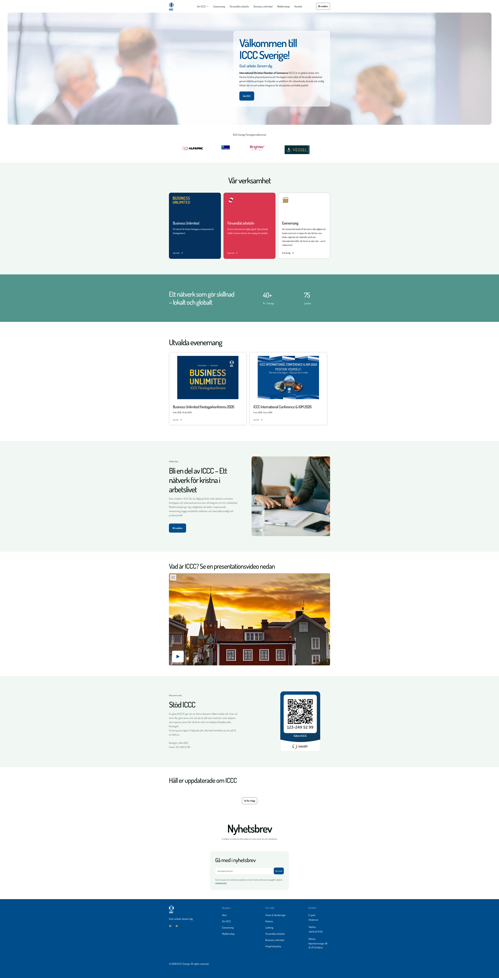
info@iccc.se (313, 919)
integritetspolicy (221, 883)
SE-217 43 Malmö (315, 947)
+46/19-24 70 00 (315, 931)
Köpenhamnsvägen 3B (317, 943)
